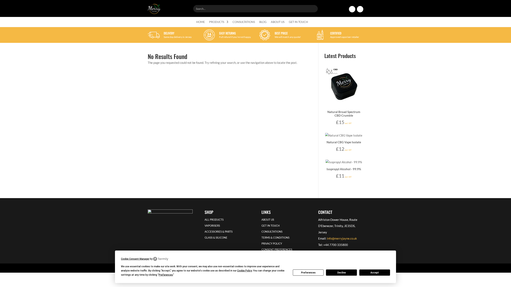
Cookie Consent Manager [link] (135, 259)
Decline (341, 272)
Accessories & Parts (219, 231)
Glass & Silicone (216, 237)
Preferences (308, 272)
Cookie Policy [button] (244, 270)
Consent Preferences (276, 249)
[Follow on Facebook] (352, 9)
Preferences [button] (166, 274)
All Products (214, 219)
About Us (277, 22)
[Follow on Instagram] (360, 9)
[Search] (314, 8)
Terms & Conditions (275, 237)
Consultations (244, 22)
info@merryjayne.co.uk (342, 238)
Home (200, 22)
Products (216, 22)
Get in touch (298, 22)
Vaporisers (212, 225)
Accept (374, 272)
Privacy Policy (271, 243)
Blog (262, 22)
